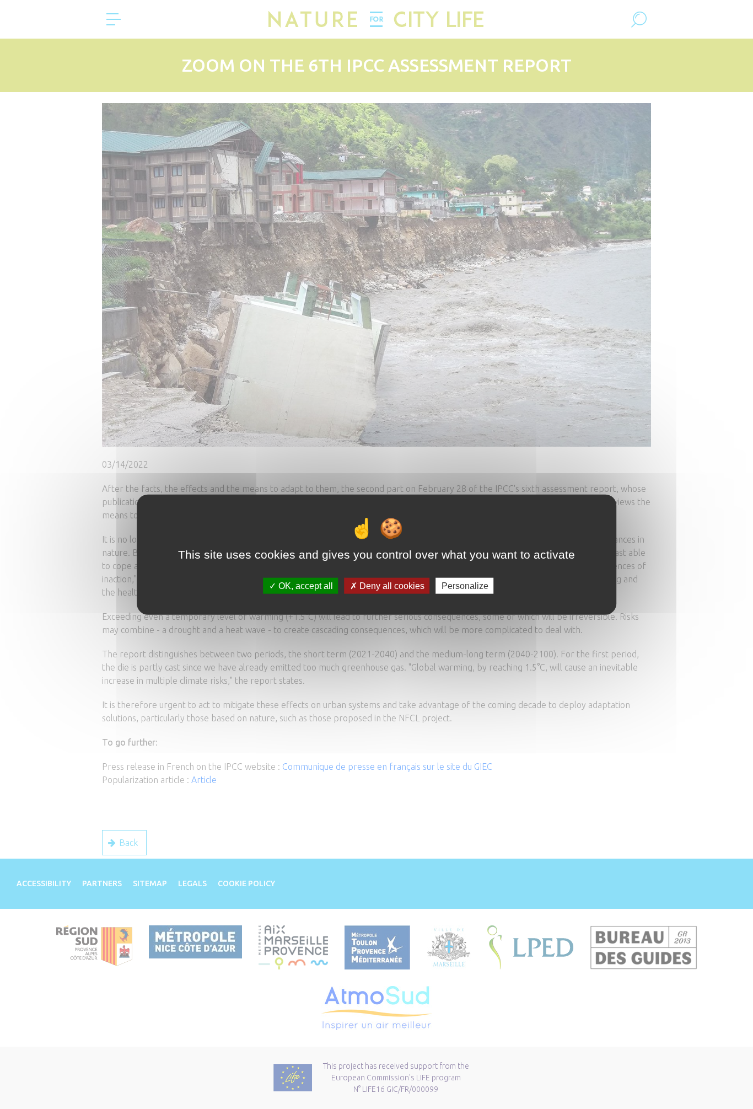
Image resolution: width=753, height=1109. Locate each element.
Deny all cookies (390, 586)
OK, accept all (304, 586)
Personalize (465, 586)
